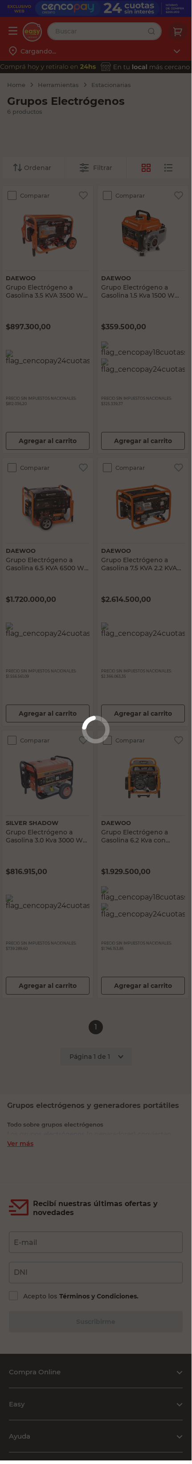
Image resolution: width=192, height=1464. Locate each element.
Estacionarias (111, 84)
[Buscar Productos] (154, 31)
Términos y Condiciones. (99, 1296)
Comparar (34, 195)
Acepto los (81, 1296)
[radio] (168, 167)
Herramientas (58, 84)
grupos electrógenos (52, 1134)
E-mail (25, 1242)
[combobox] (104, 31)
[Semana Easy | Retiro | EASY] (96, 67)
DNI (21, 1272)
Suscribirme (95, 1322)
